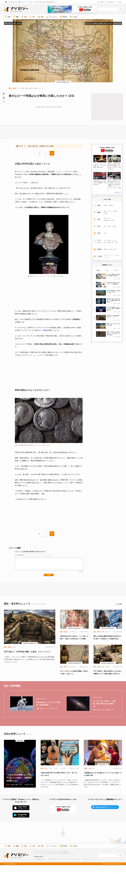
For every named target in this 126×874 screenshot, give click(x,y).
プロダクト (107, 257)
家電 (116, 242)
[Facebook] (4, 98)
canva (119, 23)
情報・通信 (111, 242)
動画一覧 (118, 192)
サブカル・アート (108, 255)
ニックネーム (19, 555)
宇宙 (105, 233)
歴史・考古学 (107, 226)
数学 (115, 249)
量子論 (110, 249)
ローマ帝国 (43, 330)
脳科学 (115, 211)
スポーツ (110, 211)
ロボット (114, 240)
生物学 (105, 205)
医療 (105, 211)
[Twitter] (4, 94)
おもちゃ (117, 255)
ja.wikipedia (59, 276)
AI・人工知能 (107, 240)
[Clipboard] (4, 102)
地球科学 (111, 205)
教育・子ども (107, 218)
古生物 (114, 226)
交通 (105, 242)
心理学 (105, 213)
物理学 (105, 249)
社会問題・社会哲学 (109, 220)
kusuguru (36, 856)
